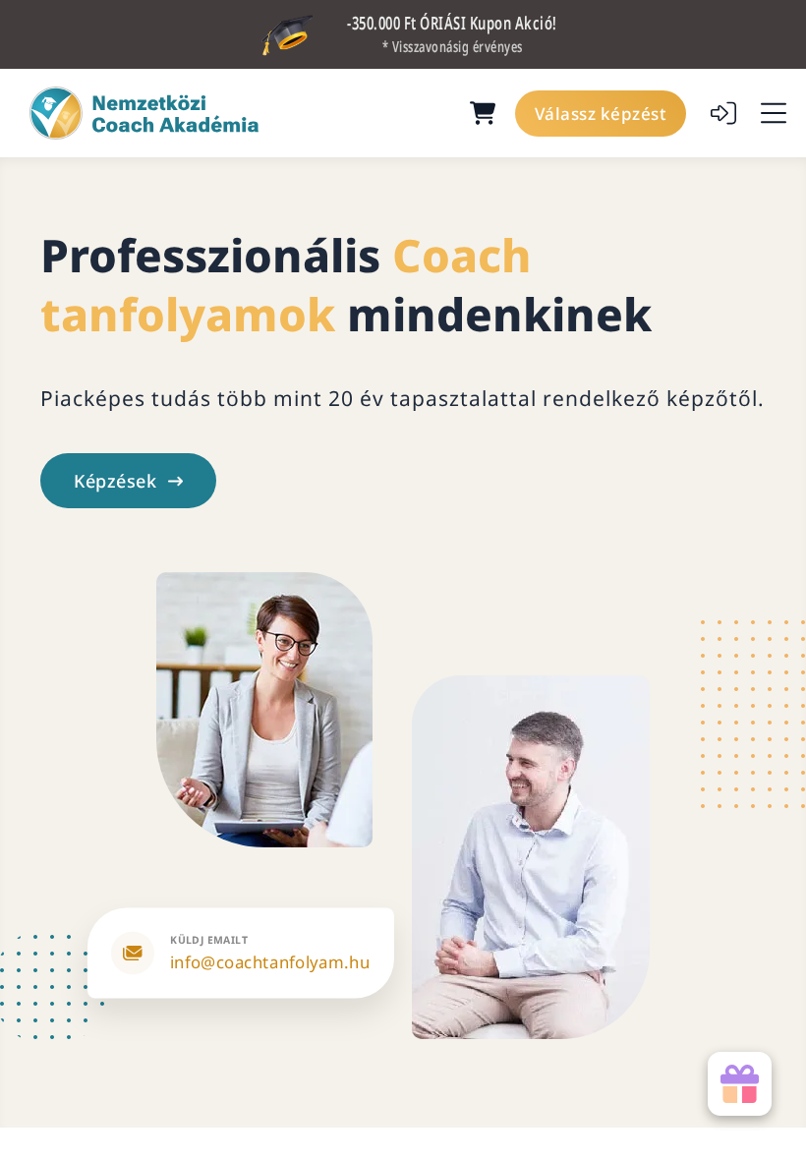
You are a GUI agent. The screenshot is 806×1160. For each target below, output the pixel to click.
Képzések (115, 481)
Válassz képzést (601, 113)
